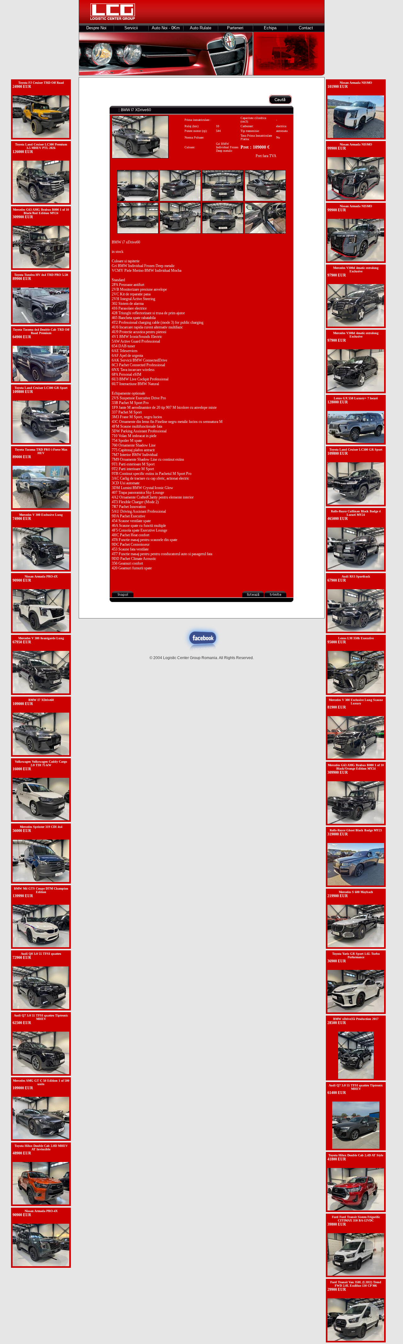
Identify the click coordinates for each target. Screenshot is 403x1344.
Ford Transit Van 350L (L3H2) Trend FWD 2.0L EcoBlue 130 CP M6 (355, 1283)
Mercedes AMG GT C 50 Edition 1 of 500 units (41, 1082)
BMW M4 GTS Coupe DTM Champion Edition (41, 890)
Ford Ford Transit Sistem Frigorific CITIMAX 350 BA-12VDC (356, 1218)
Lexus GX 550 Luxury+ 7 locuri (356, 398)
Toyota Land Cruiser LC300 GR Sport (40, 388)
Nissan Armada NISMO (356, 82)
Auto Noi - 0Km (166, 28)
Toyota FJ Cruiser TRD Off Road (41, 82)
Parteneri (235, 28)
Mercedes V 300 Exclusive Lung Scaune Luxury (356, 701)
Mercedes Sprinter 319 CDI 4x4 (41, 827)
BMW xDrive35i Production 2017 (355, 1019)
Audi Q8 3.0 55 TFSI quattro (41, 953)
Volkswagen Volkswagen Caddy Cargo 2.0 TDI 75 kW (41, 763)
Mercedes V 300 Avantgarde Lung (41, 638)
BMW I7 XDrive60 (41, 700)
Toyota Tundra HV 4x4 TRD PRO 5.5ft (41, 274)
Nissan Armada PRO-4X (41, 576)
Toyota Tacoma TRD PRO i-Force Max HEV (41, 451)
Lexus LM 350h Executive (356, 638)
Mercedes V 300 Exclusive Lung (41, 514)
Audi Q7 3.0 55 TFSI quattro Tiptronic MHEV (41, 1017)
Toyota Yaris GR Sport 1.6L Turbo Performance (356, 955)
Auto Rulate (200, 28)
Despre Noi (96, 28)
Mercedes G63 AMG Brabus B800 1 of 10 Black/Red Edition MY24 (41, 211)
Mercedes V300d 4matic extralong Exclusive (355, 269)
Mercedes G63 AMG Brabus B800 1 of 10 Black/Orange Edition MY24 (356, 766)
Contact (306, 28)
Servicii (131, 28)
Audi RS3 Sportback (356, 576)
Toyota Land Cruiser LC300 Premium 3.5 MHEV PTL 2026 (41, 146)
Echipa (270, 28)
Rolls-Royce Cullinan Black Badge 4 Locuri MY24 (356, 513)
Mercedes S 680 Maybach (356, 892)
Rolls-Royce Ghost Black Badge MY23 (356, 830)
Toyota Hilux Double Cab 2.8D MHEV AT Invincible (41, 1147)
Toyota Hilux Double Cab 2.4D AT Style (355, 1155)
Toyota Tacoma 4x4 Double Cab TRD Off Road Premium (41, 331)
